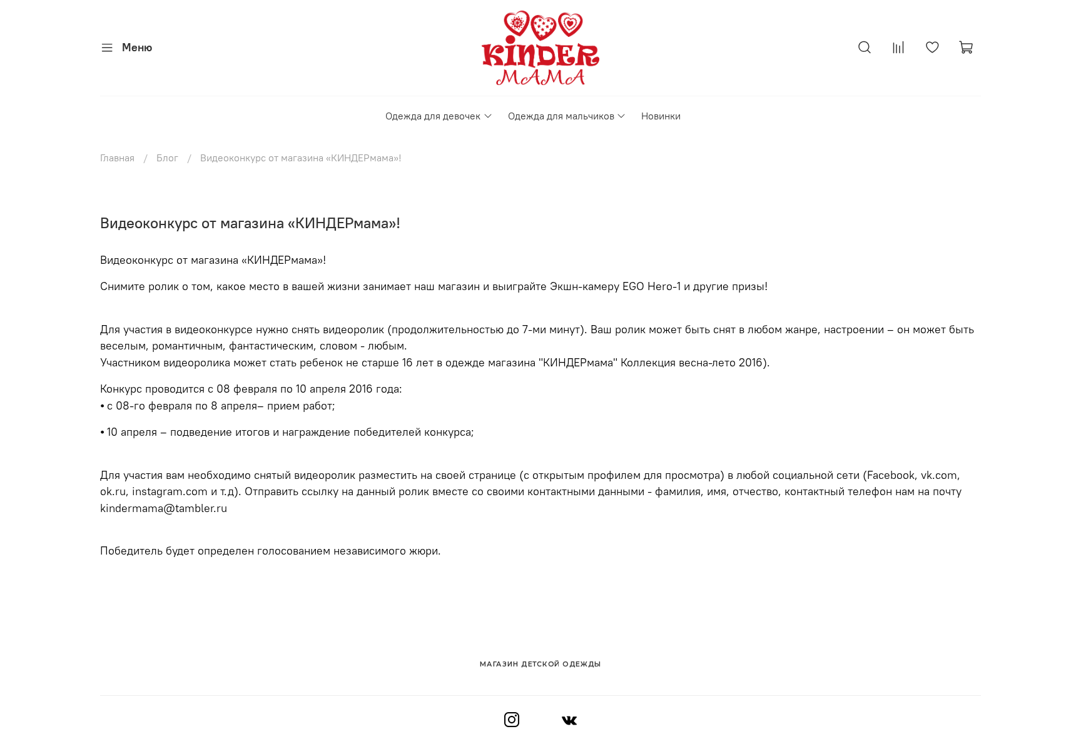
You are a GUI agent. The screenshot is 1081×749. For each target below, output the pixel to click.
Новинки (661, 115)
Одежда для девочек (432, 115)
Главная (117, 157)
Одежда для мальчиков (561, 115)
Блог (167, 157)
